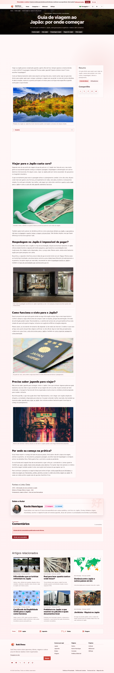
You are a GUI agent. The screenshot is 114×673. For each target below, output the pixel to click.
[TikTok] (28, 662)
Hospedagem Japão (55, 32)
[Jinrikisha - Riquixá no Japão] (87, 598)
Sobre (73, 646)
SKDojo (53, 6)
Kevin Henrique (48, 13)
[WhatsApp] (32, 662)
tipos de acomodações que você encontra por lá (33, 263)
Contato (74, 651)
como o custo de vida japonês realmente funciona (36, 184)
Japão (56, 646)
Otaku (56, 651)
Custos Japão (18, 10)
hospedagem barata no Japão (60, 260)
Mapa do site (100, 670)
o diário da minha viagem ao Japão (59, 473)
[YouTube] (12, 662)
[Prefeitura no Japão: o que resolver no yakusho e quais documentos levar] (57, 598)
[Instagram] (24, 662)
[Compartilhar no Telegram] (96, 91)
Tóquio (62, 256)
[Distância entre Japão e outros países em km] (87, 564)
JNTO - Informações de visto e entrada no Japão (24, 487)
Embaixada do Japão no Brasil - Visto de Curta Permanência (27, 492)
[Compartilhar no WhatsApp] (92, 91)
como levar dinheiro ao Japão (55, 231)
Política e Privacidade (68, 670)
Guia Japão (45, 32)
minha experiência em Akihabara (61, 470)
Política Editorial (76, 653)
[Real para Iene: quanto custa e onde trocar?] (57, 564)
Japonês (57, 648)
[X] (20, 662)
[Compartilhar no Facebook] (88, 91)
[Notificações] (97, 6)
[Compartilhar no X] (84, 91)
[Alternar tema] (92, 6)
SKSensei (45, 6)
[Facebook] (16, 662)
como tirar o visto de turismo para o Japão (33, 331)
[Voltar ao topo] (102, 6)
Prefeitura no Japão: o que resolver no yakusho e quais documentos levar (56, 611)
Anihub (91, 646)
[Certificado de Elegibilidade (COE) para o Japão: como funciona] (26, 598)
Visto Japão (79, 32)
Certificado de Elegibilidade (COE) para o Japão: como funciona (25, 611)
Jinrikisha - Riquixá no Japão (87, 612)
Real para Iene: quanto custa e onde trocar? (57, 577)
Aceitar (87, 2)
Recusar (94, 2)
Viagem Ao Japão (68, 32)
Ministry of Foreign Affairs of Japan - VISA (23, 490)
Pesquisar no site (15, 655)
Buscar (47, 658)
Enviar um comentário (20, 537)
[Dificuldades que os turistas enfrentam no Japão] (26, 564)
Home (27, 6)
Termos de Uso (91, 670)
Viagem (56, 653)
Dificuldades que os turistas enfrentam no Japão (25, 577)
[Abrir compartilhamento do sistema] (80, 91)
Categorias (35, 6)
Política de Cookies (79, 2)
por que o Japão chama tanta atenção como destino (33, 465)
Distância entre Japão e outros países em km (84, 580)
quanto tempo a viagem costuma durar (38, 233)
